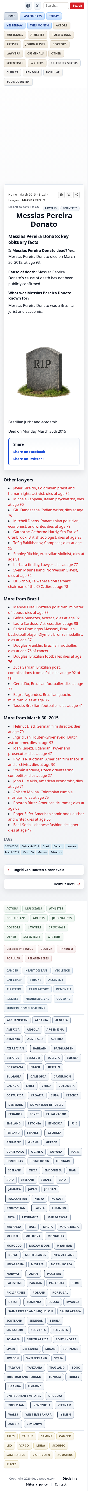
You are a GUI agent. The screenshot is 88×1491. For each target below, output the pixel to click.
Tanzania (34, 1368)
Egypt (34, 1114)
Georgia (54, 1133)
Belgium (33, 1058)
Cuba (55, 1095)
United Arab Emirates (24, 1396)
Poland (39, 1293)
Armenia (13, 1039)
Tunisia (55, 1377)
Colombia (67, 1086)
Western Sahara (38, 1414)
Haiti (75, 1152)
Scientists (15, 63)
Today (54, 16)
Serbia (55, 1321)
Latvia (40, 1208)
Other (56, 53)
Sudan (50, 1349)
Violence (62, 970)
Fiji (74, 1123)
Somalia (13, 1339)
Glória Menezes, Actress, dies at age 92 (46, 617)
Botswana (15, 1067)
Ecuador (15, 1114)
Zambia (14, 1424)
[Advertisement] (44, 135)
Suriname (70, 1349)
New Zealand (63, 1255)
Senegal (36, 1321)
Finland (13, 1133)
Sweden (13, 1358)
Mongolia (56, 1236)
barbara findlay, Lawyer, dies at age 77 (45, 564)
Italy (63, 1180)
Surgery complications (26, 1008)
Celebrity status (64, 63)
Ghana (33, 1142)
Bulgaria (14, 1076)
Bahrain (39, 1048)
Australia (35, 1039)
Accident (55, 980)
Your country (18, 82)
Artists (12, 44)
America (13, 1029)
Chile (30, 1086)
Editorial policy (36, 1484)
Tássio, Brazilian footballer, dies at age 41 (48, 705)
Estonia (34, 1123)
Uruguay (55, 1396)
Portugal (60, 1293)
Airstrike (14, 989)
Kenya (39, 1199)
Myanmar (64, 1246)
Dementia (64, 989)
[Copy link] (76, 195)
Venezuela (42, 1405)
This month (39, 25)
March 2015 (27, 194)
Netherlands (35, 1255)
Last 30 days (32, 16)
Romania (34, 1302)
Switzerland (36, 1358)
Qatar (13, 1302)
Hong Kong (39, 1161)
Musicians (15, 35)
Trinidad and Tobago (24, 1377)
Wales (13, 1414)
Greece (51, 1142)
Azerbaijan (15, 1048)
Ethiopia (55, 1123)
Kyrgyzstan (16, 1208)
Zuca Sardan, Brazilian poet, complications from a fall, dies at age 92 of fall (44, 673)
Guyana (56, 1152)
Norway (13, 1274)
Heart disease (36, 970)
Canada (13, 1086)
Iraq (10, 1180)
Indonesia (53, 1170)
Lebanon (59, 1208)
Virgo (24, 1445)
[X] (37, 6)
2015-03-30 (11, 846)
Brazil (42, 194)
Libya (11, 1217)
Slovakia (38, 1330)
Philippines (16, 1293)
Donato (57, 846)
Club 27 (12, 72)
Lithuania (30, 1217)
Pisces (12, 1464)
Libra (40, 1445)
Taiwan (14, 1368)
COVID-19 (63, 999)
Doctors (60, 44)
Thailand (57, 1368)
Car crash (15, 980)
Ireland (27, 1180)
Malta (48, 1227)
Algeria (61, 1020)
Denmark (15, 1105)
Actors (61, 25)
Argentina (55, 1029)
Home (11, 16)
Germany (14, 1142)
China (46, 1086)
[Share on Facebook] (61, 195)
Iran (72, 1170)
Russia (54, 1302)
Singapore (15, 1330)
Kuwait (57, 1199)
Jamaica (14, 1189)
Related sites (38, 958)
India (33, 1170)
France (33, 1133)
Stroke (35, 980)
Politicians (61, 35)
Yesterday (15, 25)
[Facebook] (28, 6)
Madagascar (58, 1217)
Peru (75, 1283)
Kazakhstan (17, 1199)
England (14, 1123)
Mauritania (69, 1227)
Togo (76, 1368)
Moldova (32, 1236)
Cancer (12, 970)
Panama (35, 1283)
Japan (32, 1189)
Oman (33, 1274)
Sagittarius (16, 1455)
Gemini (46, 1436)
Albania (41, 1020)
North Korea (61, 1264)
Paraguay (56, 1283)
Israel (46, 1180)
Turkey (74, 1377)
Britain (54, 1067)
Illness (13, 999)
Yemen (66, 1414)
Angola (33, 1029)
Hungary (63, 1161)
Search (77, 5)
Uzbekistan (16, 1405)
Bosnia (72, 1058)
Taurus (27, 1436)
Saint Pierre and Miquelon (30, 1311)
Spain (11, 1349)
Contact (61, 1484)
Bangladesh (64, 1048)
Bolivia (53, 1058)
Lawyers (13, 53)
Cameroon (62, 1076)
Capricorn (41, 1455)
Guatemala (15, 1152)
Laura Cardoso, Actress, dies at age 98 (45, 623)
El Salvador (56, 1114)
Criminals (35, 53)
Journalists (35, 44)
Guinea (37, 1152)
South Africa (38, 1339)
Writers (37, 63)
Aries (11, 1436)
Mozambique (39, 1246)
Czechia (72, 1095)
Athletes (37, 35)
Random (32, 72)
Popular (53, 72)
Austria (57, 1039)
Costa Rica (15, 1095)
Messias (42, 852)
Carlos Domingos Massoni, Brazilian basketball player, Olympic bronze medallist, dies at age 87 (45, 634)
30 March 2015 (30, 846)
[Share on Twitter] (69, 195)
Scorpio (59, 1445)
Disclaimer (71, 1478)
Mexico (12, 1236)
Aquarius (65, 1455)
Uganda (14, 1386)
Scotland (14, 1321)
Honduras (15, 1161)
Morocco (14, 1246)
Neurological (37, 999)
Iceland (14, 1170)
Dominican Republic (47, 1105)
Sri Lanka (30, 1349)
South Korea (66, 1339)
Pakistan (54, 1274)
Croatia (37, 1095)
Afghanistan (17, 1020)
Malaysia (14, 1227)
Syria (58, 1358)
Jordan (50, 1189)
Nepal (13, 1255)
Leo (9, 1445)
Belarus (13, 1058)
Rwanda (72, 1302)
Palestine (14, 1283)
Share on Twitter (27, 458)
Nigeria (37, 1264)
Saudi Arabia (70, 1311)
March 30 (28, 852)
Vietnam (64, 1405)
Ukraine (34, 1386)
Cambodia (38, 1076)
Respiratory (39, 989)
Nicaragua (15, 1264)
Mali (32, 1227)
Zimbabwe (35, 1424)
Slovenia (60, 1330)
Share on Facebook (29, 451)
